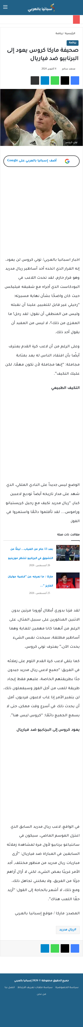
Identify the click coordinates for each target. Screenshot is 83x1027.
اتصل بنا (10, 987)
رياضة (59, 33)
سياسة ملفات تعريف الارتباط (35, 987)
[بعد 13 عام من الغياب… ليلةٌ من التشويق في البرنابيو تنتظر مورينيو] (68, 553)
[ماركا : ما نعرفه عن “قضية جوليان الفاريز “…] (68, 580)
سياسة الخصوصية (67, 987)
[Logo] (41, 7)
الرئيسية (70, 33)
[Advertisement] (41, 214)
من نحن (41, 994)
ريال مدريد (66, 930)
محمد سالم (68, 69)
